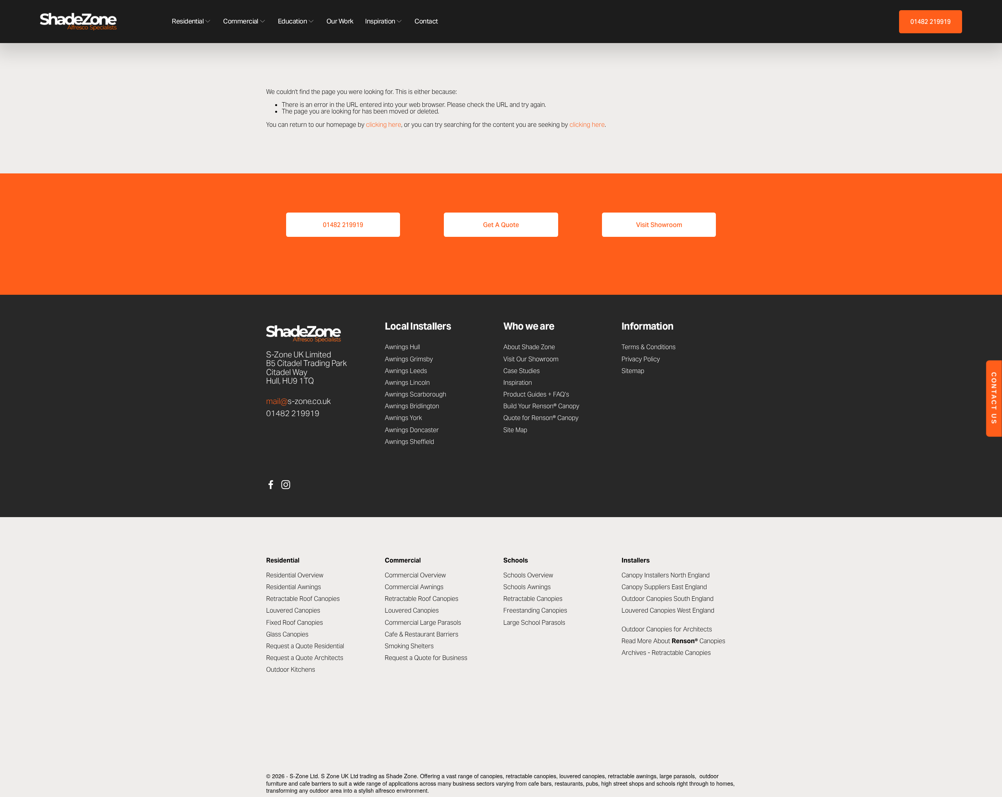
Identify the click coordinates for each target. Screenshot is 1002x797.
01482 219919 (930, 21)
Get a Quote (501, 225)
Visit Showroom (659, 225)
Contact (426, 22)
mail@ (277, 401)
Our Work (339, 22)
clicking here (383, 124)
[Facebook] (271, 484)
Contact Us (994, 398)
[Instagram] (285, 484)
